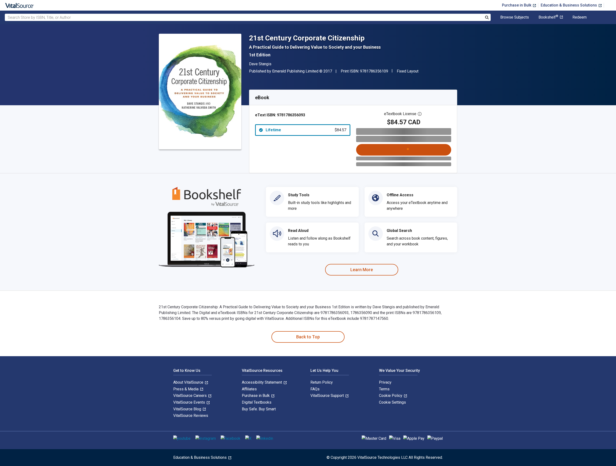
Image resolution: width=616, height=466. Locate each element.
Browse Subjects (514, 17)
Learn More (361, 269)
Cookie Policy (391, 395)
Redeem (579, 17)
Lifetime (306, 130)
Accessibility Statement (262, 382)
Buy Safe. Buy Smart (259, 409)
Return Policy (321, 382)
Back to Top (308, 336)
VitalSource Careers (190, 395)
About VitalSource (188, 382)
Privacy (385, 382)
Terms (384, 389)
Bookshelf (548, 17)
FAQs (315, 389)
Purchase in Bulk (517, 5)
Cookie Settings (392, 402)
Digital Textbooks (256, 402)
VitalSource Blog (187, 409)
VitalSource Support (327, 395)
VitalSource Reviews (190, 415)
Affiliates (249, 389)
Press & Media (186, 389)
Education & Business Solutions (569, 5)
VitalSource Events (189, 402)
